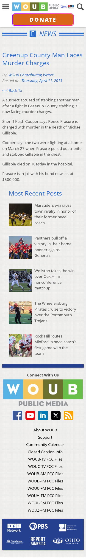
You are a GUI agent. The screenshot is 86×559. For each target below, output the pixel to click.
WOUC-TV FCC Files (45, 466)
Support (45, 437)
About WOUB (45, 430)
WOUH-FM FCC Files (45, 495)
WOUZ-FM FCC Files (45, 510)
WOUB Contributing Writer (30, 74)
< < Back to (12, 90)
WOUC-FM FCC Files (45, 488)
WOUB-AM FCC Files (45, 473)
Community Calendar (45, 444)
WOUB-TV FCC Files (45, 459)
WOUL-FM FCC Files (45, 502)
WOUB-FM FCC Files (45, 481)
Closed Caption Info (45, 451)
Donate (43, 19)
